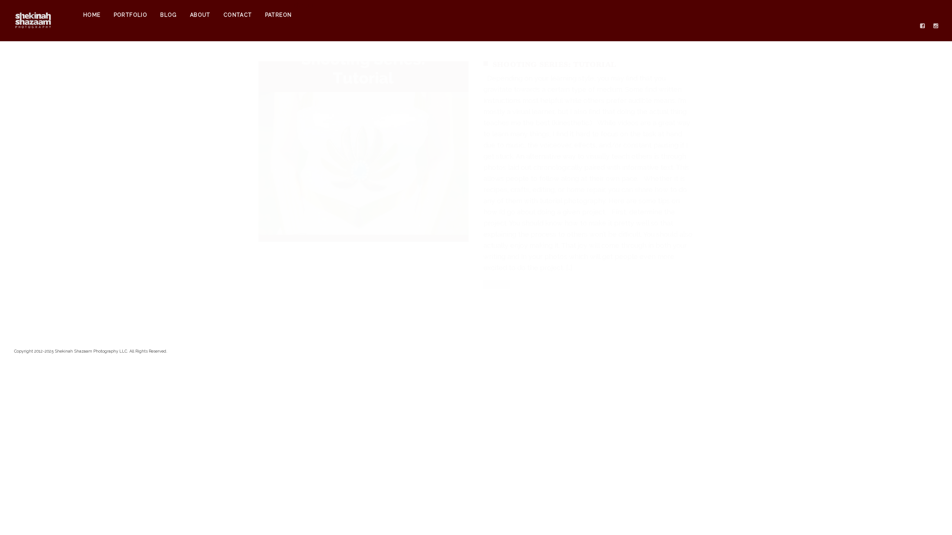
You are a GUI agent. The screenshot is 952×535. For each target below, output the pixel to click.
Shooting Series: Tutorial (554, 64)
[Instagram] (936, 26)
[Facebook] (922, 26)
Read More (496, 283)
